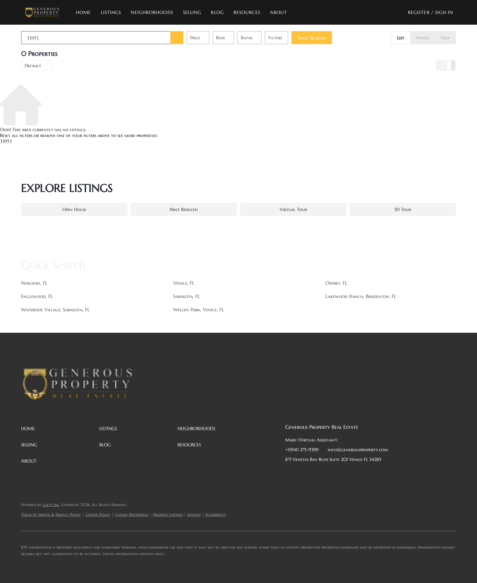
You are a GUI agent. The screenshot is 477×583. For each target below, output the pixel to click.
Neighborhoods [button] (152, 12)
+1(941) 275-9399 (302, 450)
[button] (42, 12)
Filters (275, 38)
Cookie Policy (97, 514)
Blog (217, 12)
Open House (74, 209)
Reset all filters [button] (16, 135)
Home (83, 12)
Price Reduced (184, 209)
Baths (246, 38)
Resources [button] (247, 12)
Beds (220, 38)
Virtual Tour (293, 209)
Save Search (311, 37)
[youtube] (355, 474)
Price (195, 38)
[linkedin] (303, 474)
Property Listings (168, 514)
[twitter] (316, 474)
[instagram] (342, 474)
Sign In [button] (444, 12)
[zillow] (329, 474)
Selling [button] (192, 12)
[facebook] (290, 474)
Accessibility (215, 514)
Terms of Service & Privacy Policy (51, 514)
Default (33, 65)
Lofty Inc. (51, 504)
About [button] (278, 12)
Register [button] (419, 12)
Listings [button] (111, 12)
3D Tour (402, 209)
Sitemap (194, 514)
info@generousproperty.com (358, 450)
